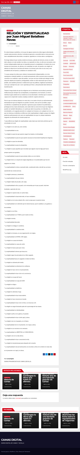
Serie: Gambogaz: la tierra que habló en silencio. (29, 378)
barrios (65, 45)
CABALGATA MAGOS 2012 (68, 52)
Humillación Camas (68, 100)
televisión (71, 139)
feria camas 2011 (67, 75)
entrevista (71, 66)
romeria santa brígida (69, 127)
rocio (64, 124)
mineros (65, 115)
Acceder (65, 157)
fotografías (66, 84)
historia (65, 97)
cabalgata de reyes (68, 48)
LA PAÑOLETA (67, 106)
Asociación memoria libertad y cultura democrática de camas (69, 38)
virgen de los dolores (69, 145)
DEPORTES (73, 63)
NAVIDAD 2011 (67, 118)
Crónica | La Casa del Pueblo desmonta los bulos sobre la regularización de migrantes (68, 415)
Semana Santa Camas (69, 133)
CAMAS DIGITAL (6, 9)
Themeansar (27, 451)
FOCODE (72, 81)
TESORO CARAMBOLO (69, 142)
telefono (65, 139)
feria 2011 (66, 72)
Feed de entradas (68, 161)
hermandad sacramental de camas (69, 93)
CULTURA (72, 60)
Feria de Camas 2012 (68, 78)
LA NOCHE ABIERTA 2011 (69, 103)
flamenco (65, 81)
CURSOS (65, 63)
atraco (65, 42)
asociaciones (66, 33)
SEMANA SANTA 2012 (68, 130)
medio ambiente (67, 109)
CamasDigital (12, 43)
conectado (18, 398)
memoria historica (67, 112)
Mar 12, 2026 (8, 423)
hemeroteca (66, 87)
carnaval (65, 60)
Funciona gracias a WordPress (8, 451)
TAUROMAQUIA (67, 136)
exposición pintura (67, 69)
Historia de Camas (9, 380)
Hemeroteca (10, 30)
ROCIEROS (72, 121)
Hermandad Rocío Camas (69, 90)
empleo (65, 66)
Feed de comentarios (69, 165)
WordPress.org (67, 169)
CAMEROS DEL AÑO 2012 (68, 56)
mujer (70, 115)
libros (73, 106)
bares (69, 42)
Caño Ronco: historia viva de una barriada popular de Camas (49, 378)
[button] (77, 21)
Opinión (18, 46)
